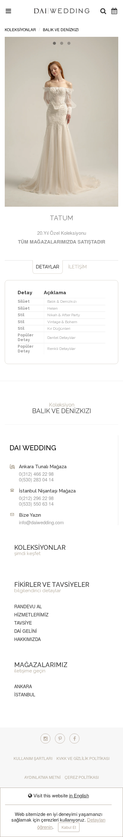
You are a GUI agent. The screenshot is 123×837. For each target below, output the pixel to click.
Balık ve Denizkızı (61, 29)
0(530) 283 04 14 (36, 479)
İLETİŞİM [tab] (77, 267)
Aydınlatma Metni (42, 777)
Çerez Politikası (82, 777)
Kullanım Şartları (33, 758)
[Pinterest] (60, 738)
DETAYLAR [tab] (47, 267)
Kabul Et (69, 827)
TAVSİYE (23, 623)
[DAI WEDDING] (61, 10)
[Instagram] (45, 738)
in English (79, 795)
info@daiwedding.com (41, 522)
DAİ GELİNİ (25, 631)
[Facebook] (74, 738)
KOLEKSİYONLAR (20, 29)
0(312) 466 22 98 (36, 473)
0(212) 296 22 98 (36, 498)
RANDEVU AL (28, 606)
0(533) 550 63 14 (36, 503)
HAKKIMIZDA (27, 639)
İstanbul (24, 694)
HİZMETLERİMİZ (31, 614)
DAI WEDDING (32, 448)
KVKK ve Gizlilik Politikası (82, 758)
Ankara (23, 686)
